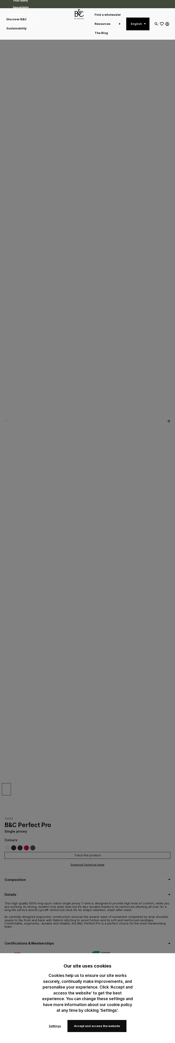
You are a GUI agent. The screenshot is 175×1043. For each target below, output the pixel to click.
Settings (55, 1026)
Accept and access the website (97, 1026)
